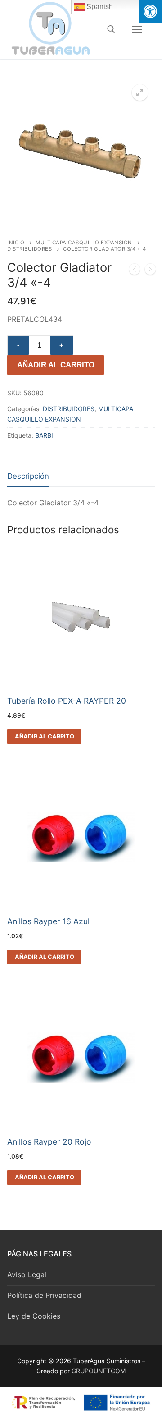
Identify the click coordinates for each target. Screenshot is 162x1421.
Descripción (28, 476)
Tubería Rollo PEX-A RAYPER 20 (66, 701)
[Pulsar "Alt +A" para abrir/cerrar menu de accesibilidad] (150, 11)
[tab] (28, 477)
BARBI (44, 435)
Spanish (99, 6)
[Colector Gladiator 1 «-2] (150, 271)
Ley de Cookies (33, 1315)
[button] (140, 92)
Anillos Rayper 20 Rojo (49, 1141)
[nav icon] (136, 29)
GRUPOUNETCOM (99, 1371)
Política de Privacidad (44, 1295)
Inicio (15, 242)
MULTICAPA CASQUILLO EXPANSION (84, 242)
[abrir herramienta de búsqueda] (111, 29)
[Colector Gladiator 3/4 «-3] (134, 271)
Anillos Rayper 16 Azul (48, 921)
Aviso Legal (26, 1274)
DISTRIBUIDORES (29, 249)
